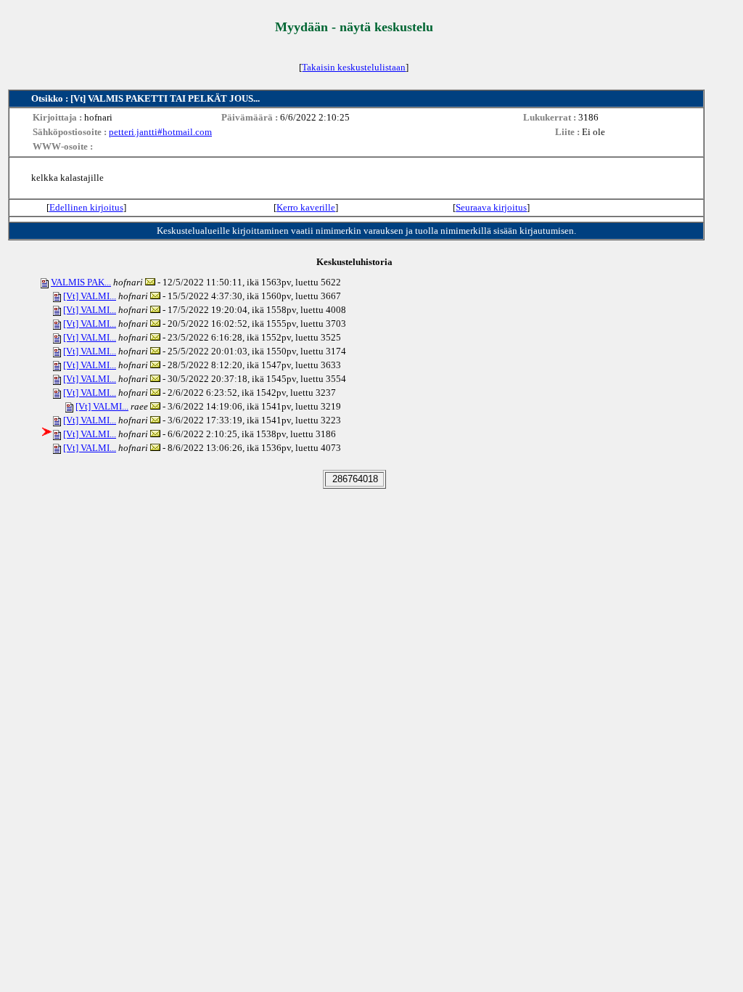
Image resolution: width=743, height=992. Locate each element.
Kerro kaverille (305, 207)
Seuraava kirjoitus (491, 207)
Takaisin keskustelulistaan (354, 67)
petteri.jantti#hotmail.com (160, 131)
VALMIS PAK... (81, 282)
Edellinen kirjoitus (86, 207)
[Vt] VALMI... (89, 295)
